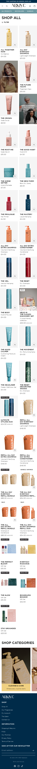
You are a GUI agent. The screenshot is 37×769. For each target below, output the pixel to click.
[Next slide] (32, 669)
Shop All (5, 706)
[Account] (30, 6)
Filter (6, 22)
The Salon (5, 716)
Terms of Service (7, 741)
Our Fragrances (7, 710)
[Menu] (2, 6)
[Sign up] (33, 750)
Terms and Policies (18, 761)
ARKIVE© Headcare (21, 757)
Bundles (30, 11)
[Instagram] (18, 766)
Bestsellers (19, 11)
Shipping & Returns (8, 728)
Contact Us (6, 719)
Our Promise (6, 735)
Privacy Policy (6, 738)
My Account (6, 713)
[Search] (7, 6)
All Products (7, 11)
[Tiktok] (22, 766)
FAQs (3, 731)
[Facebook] (15, 766)
